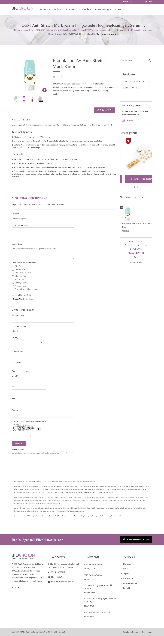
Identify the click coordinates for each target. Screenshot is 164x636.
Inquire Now (105, 110)
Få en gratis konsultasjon (136, 539)
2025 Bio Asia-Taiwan (93, 575)
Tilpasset (70, 9)
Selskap (57, 9)
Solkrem (51, 516)
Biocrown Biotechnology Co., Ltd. (38, 632)
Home (50, 34)
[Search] (149, 60)
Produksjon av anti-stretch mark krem (137, 225)
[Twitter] (15, 587)
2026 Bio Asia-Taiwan (93, 564)
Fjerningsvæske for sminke (100, 516)
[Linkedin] (18, 587)
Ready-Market (147, 632)
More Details (136, 262)
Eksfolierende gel (60, 516)
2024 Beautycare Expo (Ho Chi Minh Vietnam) (100, 600)
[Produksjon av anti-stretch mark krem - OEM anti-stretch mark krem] (44, 90)
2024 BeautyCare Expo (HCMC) (97, 612)
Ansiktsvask (70, 516)
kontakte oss (124, 516)
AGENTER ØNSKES (130, 88)
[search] (121, 2)
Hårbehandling (79, 516)
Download (132, 120)
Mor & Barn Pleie (89, 34)
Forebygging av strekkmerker (108, 34)
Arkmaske (45, 516)
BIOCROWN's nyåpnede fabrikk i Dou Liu (98, 587)
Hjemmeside (44, 9)
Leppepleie (87, 516)
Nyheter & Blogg (102, 9)
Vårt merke (84, 9)
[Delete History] (122, 207)
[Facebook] (12, 587)
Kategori (58, 34)
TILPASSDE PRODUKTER (71, 34)
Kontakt (118, 9)
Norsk (150, 2)
